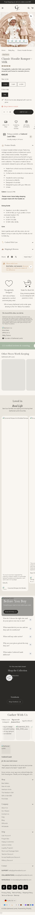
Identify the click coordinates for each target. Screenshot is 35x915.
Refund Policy (16, 893)
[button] (6, 66)
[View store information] (30, 136)
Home (3, 50)
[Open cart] (32, 8)
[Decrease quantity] (4, 112)
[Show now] (30, 266)
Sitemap (16, 895)
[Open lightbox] (31, 16)
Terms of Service (7, 895)
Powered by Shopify (24, 908)
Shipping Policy (28, 893)
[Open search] (29, 8)
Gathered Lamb (12, 908)
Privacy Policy (6, 893)
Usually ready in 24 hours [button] (15, 139)
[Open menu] (2, 8)
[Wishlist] (1, 913)
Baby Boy (11, 50)
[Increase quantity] (11, 112)
